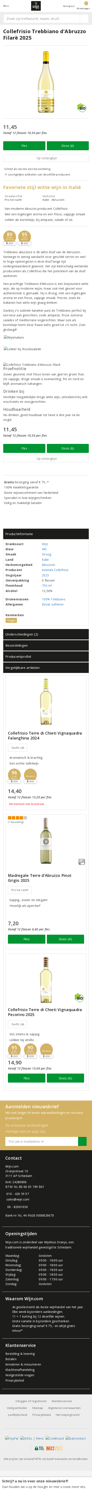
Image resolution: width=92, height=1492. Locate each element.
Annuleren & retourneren (23, 1364)
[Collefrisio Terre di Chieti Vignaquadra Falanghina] (46, 702)
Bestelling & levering (20, 1354)
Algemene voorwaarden (64, 1408)
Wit (44, 549)
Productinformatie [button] (19, 534)
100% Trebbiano (53, 599)
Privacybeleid (14, 1380)
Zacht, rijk (17, 748)
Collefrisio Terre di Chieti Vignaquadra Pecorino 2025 (45, 1012)
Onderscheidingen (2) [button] (21, 634)
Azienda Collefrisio (55, 570)
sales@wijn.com (18, 1199)
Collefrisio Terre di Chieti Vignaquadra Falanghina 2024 (45, 736)
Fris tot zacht (19, 890)
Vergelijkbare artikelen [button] (22, 667)
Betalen (10, 1359)
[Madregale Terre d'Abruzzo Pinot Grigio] (46, 841)
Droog (46, 554)
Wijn (45, 544)
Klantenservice (62, 1401)
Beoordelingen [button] (16, 645)
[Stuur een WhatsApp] (6, 1207)
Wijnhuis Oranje (55, 1242)
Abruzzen (48, 565)
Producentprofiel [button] (18, 656)
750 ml (47, 585)
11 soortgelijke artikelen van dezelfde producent (37, 174)
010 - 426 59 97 (17, 1194)
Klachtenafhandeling (19, 1370)
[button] (9, 237)
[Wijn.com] (36, 6)
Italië (45, 560)
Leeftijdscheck (18, 1415)
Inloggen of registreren (31, 1401)
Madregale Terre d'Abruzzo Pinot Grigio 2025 (39, 878)
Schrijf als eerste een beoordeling (27, 169)
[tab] (46, 534)
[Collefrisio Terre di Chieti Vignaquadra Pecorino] (46, 980)
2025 (45, 575)
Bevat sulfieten (53, 604)
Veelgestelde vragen (19, 1375)
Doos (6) (67, 146)
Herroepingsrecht (68, 1415)
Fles (24, 146)
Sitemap (37, 1408)
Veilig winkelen (17, 1408)
